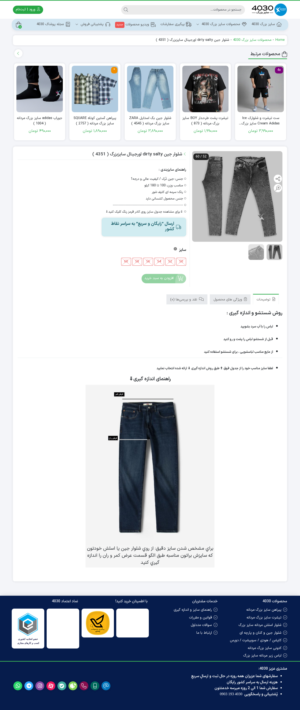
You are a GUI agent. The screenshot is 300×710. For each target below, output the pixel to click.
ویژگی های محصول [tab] (228, 299)
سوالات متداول (201, 625)
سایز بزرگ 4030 (263, 24)
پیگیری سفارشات (173, 24)
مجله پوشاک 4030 (50, 24)
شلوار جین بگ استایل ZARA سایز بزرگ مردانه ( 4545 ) (150, 121)
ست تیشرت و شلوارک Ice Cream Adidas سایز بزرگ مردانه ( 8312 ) (261, 121)
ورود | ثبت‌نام (26, 9)
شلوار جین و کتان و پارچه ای (260, 633)
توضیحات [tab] (264, 299)
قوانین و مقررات (200, 617)
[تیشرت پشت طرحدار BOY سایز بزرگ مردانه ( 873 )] (205, 89)
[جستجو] (126, 10)
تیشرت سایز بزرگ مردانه (264, 617)
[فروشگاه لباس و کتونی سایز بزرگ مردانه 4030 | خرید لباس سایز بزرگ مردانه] (268, 9)
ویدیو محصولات (132, 24)
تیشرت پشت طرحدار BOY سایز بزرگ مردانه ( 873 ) (205, 121)
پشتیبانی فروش (91, 24)
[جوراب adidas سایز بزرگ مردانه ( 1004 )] (39, 89)
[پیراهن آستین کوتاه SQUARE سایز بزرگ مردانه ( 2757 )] (95, 89)
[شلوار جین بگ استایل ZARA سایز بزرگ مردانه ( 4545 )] (150, 89)
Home (280, 40)
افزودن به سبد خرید (159, 278)
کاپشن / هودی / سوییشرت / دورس (255, 640)
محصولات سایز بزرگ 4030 (220, 24)
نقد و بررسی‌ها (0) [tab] (184, 299)
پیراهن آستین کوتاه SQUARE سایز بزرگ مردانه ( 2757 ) (95, 121)
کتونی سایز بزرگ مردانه (264, 648)
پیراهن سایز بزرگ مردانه (263, 610)
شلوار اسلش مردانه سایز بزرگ (260, 625)
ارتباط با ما (204, 633)
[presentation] (18, 53)
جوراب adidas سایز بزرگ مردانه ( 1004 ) (39, 121)
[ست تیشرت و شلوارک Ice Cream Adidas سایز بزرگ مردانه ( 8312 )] (260, 89)
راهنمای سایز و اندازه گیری (193, 610)
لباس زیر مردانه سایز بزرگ (262, 655)
